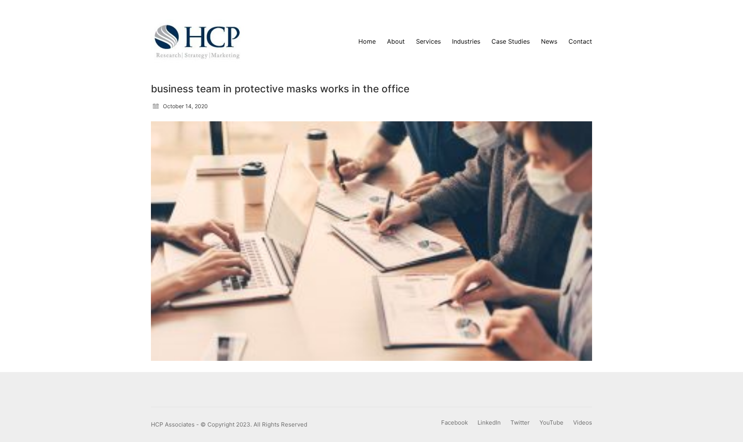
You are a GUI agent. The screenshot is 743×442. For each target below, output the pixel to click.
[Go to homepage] (197, 41)
